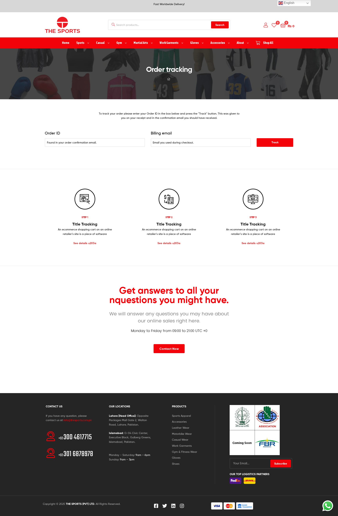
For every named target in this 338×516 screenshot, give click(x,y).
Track (275, 142)
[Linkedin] (173, 505)
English (288, 3)
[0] (274, 25)
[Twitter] (164, 505)
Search (219, 25)
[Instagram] (182, 505)
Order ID (52, 133)
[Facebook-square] (156, 505)
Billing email (161, 133)
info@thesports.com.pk (78, 420)
